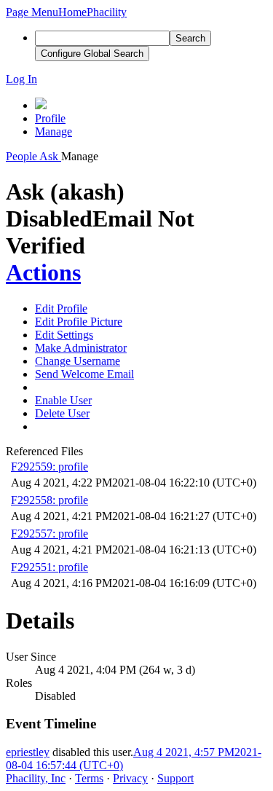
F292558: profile (49, 500)
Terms (89, 778)
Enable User (63, 400)
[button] (32, 12)
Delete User (62, 413)
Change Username (77, 361)
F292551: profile (49, 567)
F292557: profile (49, 533)
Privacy (130, 778)
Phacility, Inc (36, 778)
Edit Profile (61, 308)
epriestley (28, 752)
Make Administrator (81, 348)
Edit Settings (64, 334)
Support (175, 778)
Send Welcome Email (84, 374)
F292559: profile (49, 466)
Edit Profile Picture (78, 321)
